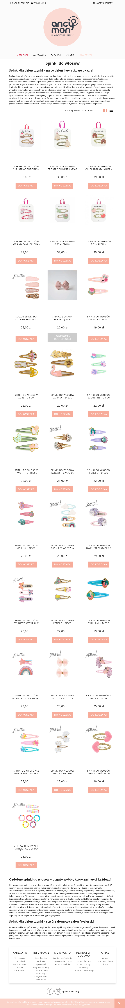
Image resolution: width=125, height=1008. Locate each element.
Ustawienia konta (63, 961)
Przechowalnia (62, 964)
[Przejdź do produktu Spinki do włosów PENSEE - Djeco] (62, 595)
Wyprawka (19, 958)
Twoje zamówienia (62, 958)
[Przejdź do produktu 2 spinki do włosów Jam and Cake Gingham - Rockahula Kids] (26, 216)
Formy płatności (83, 961)
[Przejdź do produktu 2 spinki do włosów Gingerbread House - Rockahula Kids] (99, 141)
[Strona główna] (62, 27)
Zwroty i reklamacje (84, 970)
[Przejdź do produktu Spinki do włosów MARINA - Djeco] (26, 520)
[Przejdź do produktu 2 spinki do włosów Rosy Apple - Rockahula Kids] (99, 216)
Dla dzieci (20, 961)
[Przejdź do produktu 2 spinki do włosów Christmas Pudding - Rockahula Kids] (26, 141)
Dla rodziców (20, 964)
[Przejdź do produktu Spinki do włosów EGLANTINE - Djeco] (99, 370)
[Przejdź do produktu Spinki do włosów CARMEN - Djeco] (62, 370)
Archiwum (41, 979)
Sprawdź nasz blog (70, 991)
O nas (105, 958)
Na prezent (20, 970)
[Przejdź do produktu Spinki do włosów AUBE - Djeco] (26, 370)
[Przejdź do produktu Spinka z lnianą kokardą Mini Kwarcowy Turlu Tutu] (62, 291)
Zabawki (20, 967)
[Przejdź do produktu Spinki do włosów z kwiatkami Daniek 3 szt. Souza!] (26, 745)
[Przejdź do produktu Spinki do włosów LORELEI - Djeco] (99, 445)
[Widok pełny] (111, 110)
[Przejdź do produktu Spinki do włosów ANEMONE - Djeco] (99, 291)
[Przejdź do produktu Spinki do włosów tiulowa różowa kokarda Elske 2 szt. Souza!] (62, 670)
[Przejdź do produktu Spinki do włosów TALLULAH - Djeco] (99, 595)
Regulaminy (41, 958)
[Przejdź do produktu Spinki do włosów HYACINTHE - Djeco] (26, 445)
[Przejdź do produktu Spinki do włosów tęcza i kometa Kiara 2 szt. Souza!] (26, 670)
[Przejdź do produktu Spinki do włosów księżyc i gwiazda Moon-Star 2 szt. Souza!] (62, 445)
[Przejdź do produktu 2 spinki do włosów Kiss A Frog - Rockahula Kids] (62, 216)
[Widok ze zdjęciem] (105, 110)
